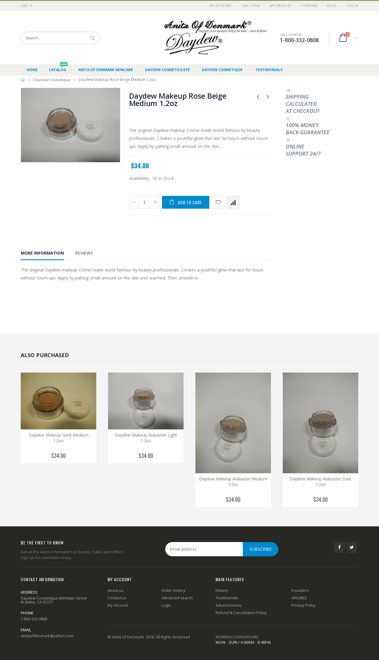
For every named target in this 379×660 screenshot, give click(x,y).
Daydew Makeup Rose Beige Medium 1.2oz (178, 99)
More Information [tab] (42, 253)
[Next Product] (268, 96)
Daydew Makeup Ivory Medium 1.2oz (59, 437)
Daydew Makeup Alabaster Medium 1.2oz (233, 481)
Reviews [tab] (84, 253)
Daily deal (251, 5)
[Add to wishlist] (218, 202)
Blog (332, 5)
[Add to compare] (233, 202)
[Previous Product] (258, 96)
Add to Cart (190, 202)
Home (23, 79)
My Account (220, 5)
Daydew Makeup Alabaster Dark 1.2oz (320, 481)
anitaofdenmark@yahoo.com (47, 635)
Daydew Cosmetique (51, 79)
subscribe (260, 549)
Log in (352, 5)
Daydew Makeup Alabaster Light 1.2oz (146, 437)
